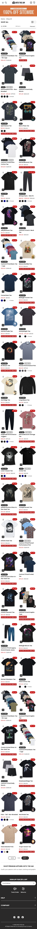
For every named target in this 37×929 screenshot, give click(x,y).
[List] (35, 22)
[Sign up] (33, 883)
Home (3, 19)
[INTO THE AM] (18, 2)
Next (24, 858)
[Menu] (3, 3)
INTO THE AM (20, 924)
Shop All (9, 19)
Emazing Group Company (25, 926)
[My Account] (30, 3)
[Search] (7, 3)
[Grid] (32, 22)
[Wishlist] (3, 32)
